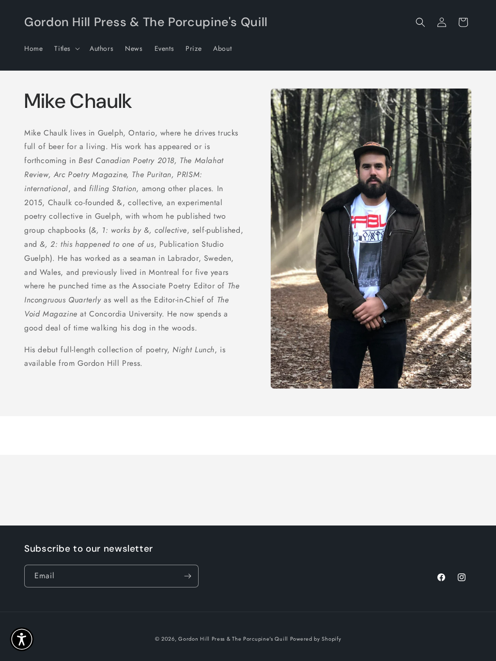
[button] (66, 48)
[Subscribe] (187, 576)
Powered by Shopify (315, 639)
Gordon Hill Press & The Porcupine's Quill (234, 639)
